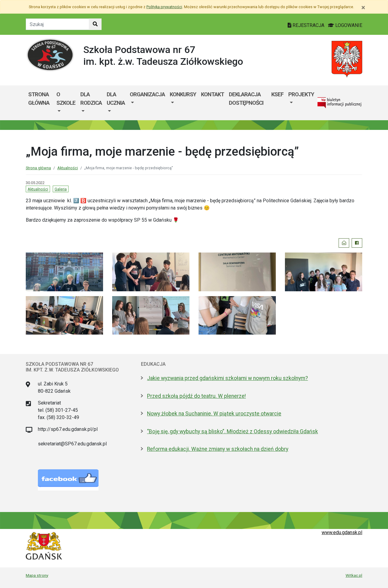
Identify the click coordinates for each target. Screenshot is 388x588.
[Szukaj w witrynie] (95, 24)
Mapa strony (37, 575)
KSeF (277, 94)
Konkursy (183, 94)
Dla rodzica (91, 98)
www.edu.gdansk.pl (342, 532)
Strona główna (38, 98)
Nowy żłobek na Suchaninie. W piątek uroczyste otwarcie (214, 414)
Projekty (301, 94)
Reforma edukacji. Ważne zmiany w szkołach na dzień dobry (217, 449)
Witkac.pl (354, 575)
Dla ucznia (116, 98)
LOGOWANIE (348, 25)
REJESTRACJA (308, 25)
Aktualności (67, 168)
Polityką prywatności (164, 7)
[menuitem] (66, 103)
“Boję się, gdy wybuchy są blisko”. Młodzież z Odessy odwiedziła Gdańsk (232, 431)
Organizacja (147, 94)
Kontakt (212, 94)
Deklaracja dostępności (246, 98)
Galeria (61, 189)
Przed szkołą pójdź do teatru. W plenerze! (196, 396)
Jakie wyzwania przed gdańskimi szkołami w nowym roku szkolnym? (227, 378)
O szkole (65, 98)
